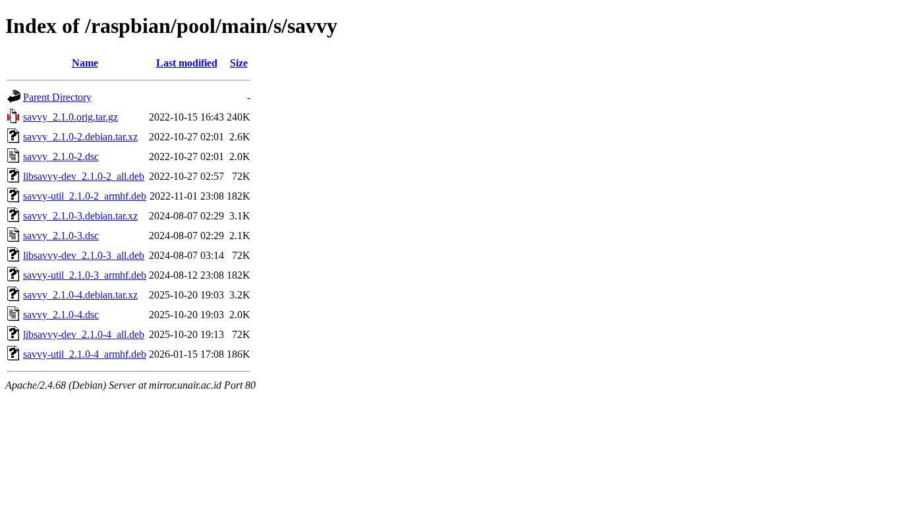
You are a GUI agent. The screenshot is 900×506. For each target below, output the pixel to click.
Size (239, 63)
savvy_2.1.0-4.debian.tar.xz (80, 294)
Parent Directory (57, 97)
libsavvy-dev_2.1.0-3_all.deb (83, 255)
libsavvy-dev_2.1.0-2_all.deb (83, 176)
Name (85, 63)
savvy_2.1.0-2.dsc (61, 156)
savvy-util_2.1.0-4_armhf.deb (84, 354)
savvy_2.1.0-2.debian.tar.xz (80, 136)
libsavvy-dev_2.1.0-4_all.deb (83, 334)
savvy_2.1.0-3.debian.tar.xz (80, 215)
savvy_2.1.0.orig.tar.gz (70, 117)
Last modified (186, 63)
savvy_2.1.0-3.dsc (61, 235)
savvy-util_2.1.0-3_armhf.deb (84, 275)
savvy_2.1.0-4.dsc (61, 314)
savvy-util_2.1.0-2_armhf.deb (84, 196)
